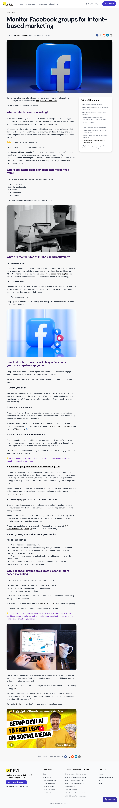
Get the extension (12, 786)
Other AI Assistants (15, 782)
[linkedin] (107, 35)
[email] (111, 35)
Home (8, 12)
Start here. (18, 494)
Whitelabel (43, 4)
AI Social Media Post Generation (75, 796)
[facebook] (97, 35)
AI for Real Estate (70, 786)
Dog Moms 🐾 (22, 429)
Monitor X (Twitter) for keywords (75, 777)
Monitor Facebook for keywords (75, 774)
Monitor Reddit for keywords (74, 783)
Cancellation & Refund (106, 777)
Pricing (20, 4)
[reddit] (104, 35)
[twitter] (100, 35)
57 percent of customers (19, 613)
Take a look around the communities (95, 128)
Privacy (101, 783)
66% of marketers (16, 458)
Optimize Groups (48, 786)
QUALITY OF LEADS (45, 603)
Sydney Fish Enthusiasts (60, 426)
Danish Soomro (21, 35)
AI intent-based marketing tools (56, 274)
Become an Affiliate (49, 790)
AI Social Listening (71, 790)
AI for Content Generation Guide (75, 793)
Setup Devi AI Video (49, 780)
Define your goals (89, 122)
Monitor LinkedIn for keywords (75, 780)
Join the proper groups (90, 125)
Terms (101, 780)
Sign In (97, 4)
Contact (101, 774)
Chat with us (53, 4)
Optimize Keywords (49, 783)
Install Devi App (48, 793)
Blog (13, 12)
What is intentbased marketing (92, 105)
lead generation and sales (46, 101)
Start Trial (110, 4)
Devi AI (19, 704)
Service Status (23, 786)
